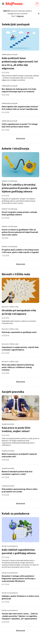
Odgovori (20, 16)
